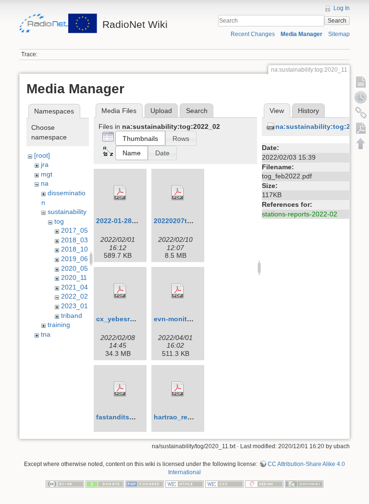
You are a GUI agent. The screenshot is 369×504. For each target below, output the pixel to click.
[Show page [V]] (361, 81)
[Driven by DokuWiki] (304, 483)
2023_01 (74, 306)
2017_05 (74, 230)
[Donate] (105, 483)
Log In (341, 8)
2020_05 (74, 268)
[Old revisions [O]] (361, 97)
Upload (161, 110)
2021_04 (74, 287)
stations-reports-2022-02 (299, 214)
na (45, 183)
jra (45, 164)
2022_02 (74, 296)
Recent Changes (253, 34)
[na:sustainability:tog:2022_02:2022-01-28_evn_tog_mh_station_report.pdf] (120, 192)
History (308, 110)
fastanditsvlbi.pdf (125, 417)
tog (59, 221)
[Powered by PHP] (144, 483)
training (59, 324)
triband (71, 315)
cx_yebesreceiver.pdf (131, 319)
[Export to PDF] (361, 128)
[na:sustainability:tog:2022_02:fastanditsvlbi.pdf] (120, 389)
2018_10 (74, 249)
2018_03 (74, 240)
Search (337, 20)
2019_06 (74, 259)
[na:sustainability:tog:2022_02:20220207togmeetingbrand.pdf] (178, 192)
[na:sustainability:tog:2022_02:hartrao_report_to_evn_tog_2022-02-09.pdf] (178, 389)
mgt (46, 174)
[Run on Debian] (264, 483)
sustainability (67, 211)
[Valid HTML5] (184, 483)
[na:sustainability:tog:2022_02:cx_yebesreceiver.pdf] (120, 291)
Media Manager (301, 34)
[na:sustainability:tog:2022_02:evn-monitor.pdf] (178, 291)
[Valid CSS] (224, 483)
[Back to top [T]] (361, 143)
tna (45, 334)
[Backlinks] (361, 112)
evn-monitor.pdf (180, 319)
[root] (42, 155)
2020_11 (74, 277)
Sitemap (339, 34)
